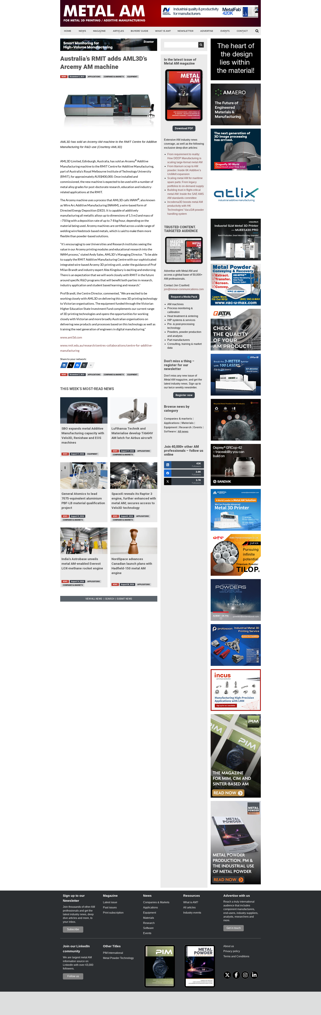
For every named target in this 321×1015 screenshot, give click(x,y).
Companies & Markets (114, 77)
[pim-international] (160, 967)
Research (185, 427)
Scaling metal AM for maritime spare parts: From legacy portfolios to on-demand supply (185, 182)
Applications (94, 77)
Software (170, 431)
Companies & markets (178, 418)
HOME (67, 31)
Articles (118, 31)
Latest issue (110, 902)
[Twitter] (71, 365)
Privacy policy (231, 951)
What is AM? (163, 31)
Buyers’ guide (139, 31)
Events (225, 31)
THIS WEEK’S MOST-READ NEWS (87, 389)
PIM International (113, 952)
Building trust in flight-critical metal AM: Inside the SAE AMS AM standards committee (185, 194)
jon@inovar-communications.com (184, 289)
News (82, 31)
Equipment (132, 77)
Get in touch (234, 928)
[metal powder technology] (200, 967)
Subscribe (73, 929)
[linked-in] (254, 975)
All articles (189, 907)
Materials (188, 423)
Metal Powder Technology (118, 958)
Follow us (73, 976)
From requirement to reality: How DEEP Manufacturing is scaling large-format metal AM (184, 158)
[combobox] (184, 45)
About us (228, 946)
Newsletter (185, 31)
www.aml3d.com (71, 337)
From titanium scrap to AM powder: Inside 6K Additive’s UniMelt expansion (184, 170)
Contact (242, 31)
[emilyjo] (77, 365)
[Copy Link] (84, 365)
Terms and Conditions (236, 956)
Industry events (192, 912)
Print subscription (113, 912)
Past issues (110, 907)
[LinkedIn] (64, 365)
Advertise (206, 31)
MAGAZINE (99, 31)
